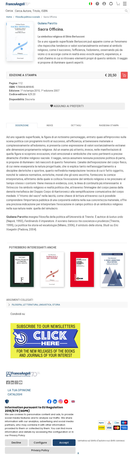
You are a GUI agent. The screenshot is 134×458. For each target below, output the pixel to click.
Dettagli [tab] (76, 125)
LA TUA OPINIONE (19, 390)
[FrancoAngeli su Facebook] (8, 383)
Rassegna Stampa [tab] (109, 125)
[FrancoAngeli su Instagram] (16, 383)
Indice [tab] (50, 125)
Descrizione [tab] (22, 125)
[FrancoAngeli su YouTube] (20, 383)
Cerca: (9, 10)
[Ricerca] (126, 10)
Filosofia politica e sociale (28, 17)
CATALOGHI (15, 394)
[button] (89, 4)
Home (9, 17)
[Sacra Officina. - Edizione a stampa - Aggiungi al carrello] (124, 75)
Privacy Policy (40, 450)
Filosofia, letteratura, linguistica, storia (36, 305)
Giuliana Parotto (47, 23)
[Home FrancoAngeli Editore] (18, 4)
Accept (64, 442)
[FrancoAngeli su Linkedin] (12, 383)
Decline (16, 442)
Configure (40, 442)
